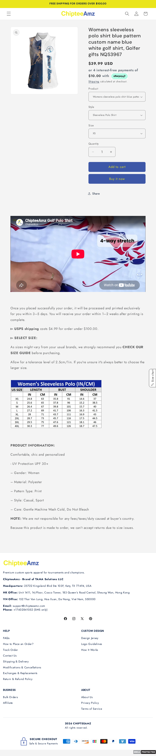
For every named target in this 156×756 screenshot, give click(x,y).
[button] (8, 13)
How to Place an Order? (18, 644)
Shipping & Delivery (16, 661)
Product (93, 89)
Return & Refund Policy (18, 679)
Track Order (10, 650)
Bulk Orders (10, 697)
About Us (87, 697)
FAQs (6, 638)
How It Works (89, 650)
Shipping (93, 81)
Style (91, 107)
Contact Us (10, 655)
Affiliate (8, 703)
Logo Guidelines (91, 644)
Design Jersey (89, 638)
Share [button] (96, 194)
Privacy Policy (90, 703)
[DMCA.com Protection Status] (144, 753)
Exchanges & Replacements (20, 673)
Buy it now (117, 178)
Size (91, 125)
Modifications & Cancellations (22, 667)
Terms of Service (91, 709)
